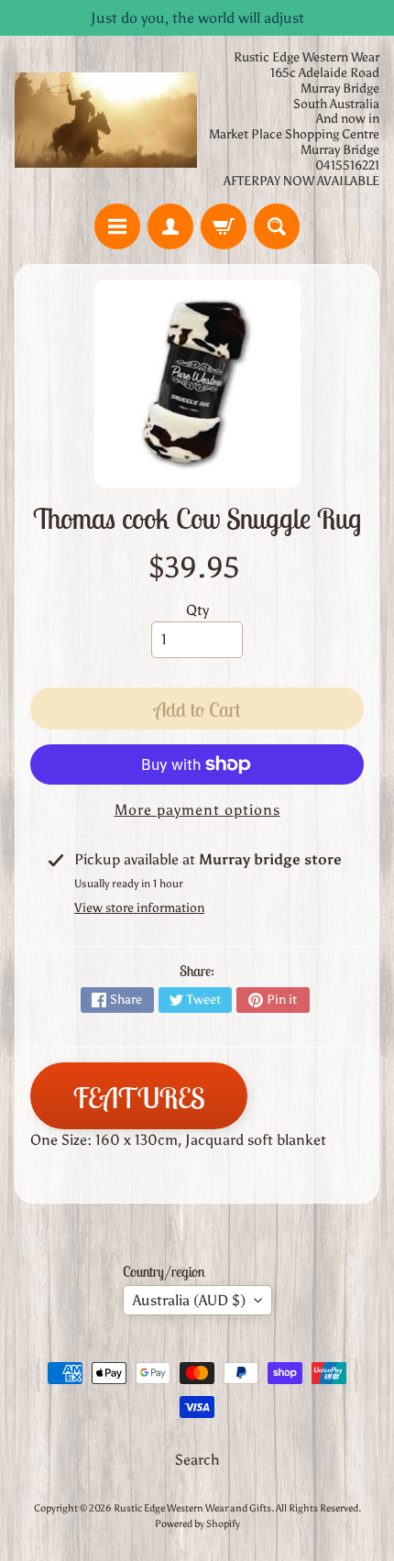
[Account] (170, 226)
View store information (139, 908)
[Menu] (117, 226)
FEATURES (138, 1098)
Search (197, 1459)
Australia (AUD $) (189, 1300)
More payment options (197, 810)
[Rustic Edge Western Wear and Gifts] (106, 119)
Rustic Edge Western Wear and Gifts (192, 1507)
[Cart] (223, 226)
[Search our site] (277, 226)
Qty (197, 610)
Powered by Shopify (197, 1523)
